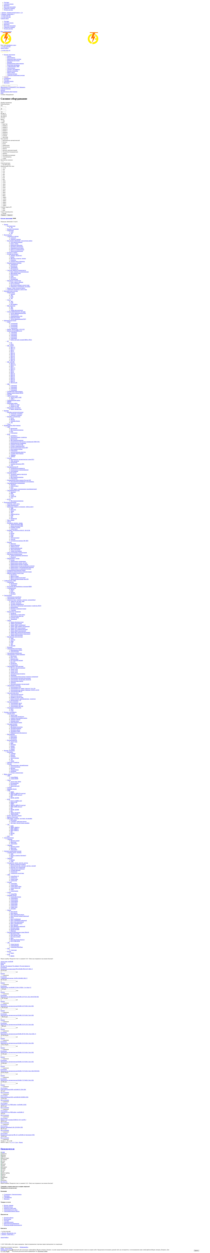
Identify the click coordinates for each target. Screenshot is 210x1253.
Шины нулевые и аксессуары (15, 573)
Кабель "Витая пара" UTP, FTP (16, 329)
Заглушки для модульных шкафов (19, 823)
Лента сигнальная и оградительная (17, 552)
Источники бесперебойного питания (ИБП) (19, 586)
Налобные (13, 771)
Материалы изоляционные (14, 554)
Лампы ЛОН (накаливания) (18, 631)
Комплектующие (15, 317)
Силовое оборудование (16, 453)
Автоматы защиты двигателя (18, 474)
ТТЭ (11, 498)
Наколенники (14, 274)
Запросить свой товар (10, 1208)
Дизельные (13, 585)
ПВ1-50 (12, 359)
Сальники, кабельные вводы (18, 821)
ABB (8, 427)
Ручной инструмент (12, 254)
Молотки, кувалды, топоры (18, 258)
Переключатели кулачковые (18, 443)
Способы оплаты (8, 4)
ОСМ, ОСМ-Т (14, 486)
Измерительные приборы (14, 263)
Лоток (9, 300)
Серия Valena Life (15, 888)
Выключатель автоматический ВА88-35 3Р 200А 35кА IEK (17, 1061)
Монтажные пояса (15, 273)
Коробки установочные (13, 416)
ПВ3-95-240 (13, 382)
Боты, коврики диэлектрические (19, 271)
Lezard (9, 892)
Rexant (12, 533)
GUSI (12, 418)
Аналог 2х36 (14, 670)
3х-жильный (13, 325)
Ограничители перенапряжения (19, 469)
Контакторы (13, 428)
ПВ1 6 (12, 351)
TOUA (9, 521)
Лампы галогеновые (16, 623)
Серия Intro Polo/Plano (16, 947)
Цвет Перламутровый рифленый (19, 916)
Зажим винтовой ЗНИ (16, 526)
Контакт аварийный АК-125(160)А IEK (12, 1127)
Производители (7, 1149)
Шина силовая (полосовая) (18, 577)
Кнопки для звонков (13, 229)
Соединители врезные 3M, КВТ (19, 540)
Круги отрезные (15, 283)
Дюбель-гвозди (14, 546)
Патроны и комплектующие (18, 608)
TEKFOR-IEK (14, 814)
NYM (8, 322)
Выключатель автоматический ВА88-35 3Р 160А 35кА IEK (17, 1052)
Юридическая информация (11, 1223)
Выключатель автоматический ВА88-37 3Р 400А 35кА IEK (17, 1080)
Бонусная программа (10, 7)
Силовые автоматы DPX (17, 464)
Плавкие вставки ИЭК (16, 444)
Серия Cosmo (14, 879)
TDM (8, 790)
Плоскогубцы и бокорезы (17, 261)
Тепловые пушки (15, 731)
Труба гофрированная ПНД (18, 319)
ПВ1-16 (12, 354)
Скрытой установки (16, 415)
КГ (8, 341)
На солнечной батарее (16, 660)
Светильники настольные (14, 648)
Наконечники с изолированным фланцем (22, 567)
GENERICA (13, 435)
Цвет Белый (13, 911)
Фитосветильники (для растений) (19, 684)
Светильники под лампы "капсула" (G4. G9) (22, 688)
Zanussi (12, 746)
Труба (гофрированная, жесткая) (16, 311)
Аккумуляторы (14, 758)
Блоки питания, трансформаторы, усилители (23, 699)
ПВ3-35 (12, 378)
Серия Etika (13, 883)
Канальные (13, 735)
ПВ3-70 (12, 381)
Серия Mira (13, 894)
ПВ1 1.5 (12, 347)
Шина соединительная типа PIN (19, 579)
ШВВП (9, 402)
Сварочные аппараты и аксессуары (17, 289)
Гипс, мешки (10, 520)
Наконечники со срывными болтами (20, 568)
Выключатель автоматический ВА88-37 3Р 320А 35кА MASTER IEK (20, 1071)
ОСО (11, 487)
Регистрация (7, 1219)
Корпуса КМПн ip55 (16, 800)
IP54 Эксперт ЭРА (15, 935)
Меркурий (13, 842)
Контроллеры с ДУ (15, 700)
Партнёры (7, 1196)
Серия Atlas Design (15, 897)
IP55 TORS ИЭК (15, 941)
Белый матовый (14, 929)
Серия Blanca (14, 898)
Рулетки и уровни (12, 252)
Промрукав (13, 518)
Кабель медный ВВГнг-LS (14, 331)
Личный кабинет (8, 1217)
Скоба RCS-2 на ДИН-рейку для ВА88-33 (12, 1112)
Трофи (12, 761)
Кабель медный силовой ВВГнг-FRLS (21, 339)
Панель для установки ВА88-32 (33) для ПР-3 (13, 1119)
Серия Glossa (14, 899)
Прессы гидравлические (17, 249)
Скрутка (12, 539)
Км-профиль (13, 304)
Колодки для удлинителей (17, 867)
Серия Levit (13, 877)
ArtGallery (13, 908)
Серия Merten (14, 901)
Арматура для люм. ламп (17, 601)
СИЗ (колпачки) (14, 537)
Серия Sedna (13, 904)
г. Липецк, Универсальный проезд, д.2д (12, 12)
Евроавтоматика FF (12, 467)
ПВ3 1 (12, 366)
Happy (12, 953)
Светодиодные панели (16, 681)
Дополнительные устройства (18, 437)
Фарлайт (12, 645)
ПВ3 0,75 (13, 365)
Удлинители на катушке (17, 873)
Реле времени (14, 471)
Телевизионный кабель (13, 400)
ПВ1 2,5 (12, 348)
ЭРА (11, 517)
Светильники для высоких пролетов (20, 679)
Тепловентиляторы (15, 728)
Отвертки (13, 260)
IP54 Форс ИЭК (14, 933)
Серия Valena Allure (15, 886)
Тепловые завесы (15, 730)
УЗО (11, 465)
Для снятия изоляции (16, 242)
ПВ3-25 (12, 376)
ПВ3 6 (12, 372)
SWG (11, 709)
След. (16, 1142)
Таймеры (13, 455)
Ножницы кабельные (16, 245)
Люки (8, 424)
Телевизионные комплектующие (16, 570)
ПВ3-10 (12, 373)
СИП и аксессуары (12, 396)
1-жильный (13, 332)
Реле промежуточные (16, 449)
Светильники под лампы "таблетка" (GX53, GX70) (24, 690)
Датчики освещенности (17, 604)
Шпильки (13, 543)
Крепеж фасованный (16, 548)
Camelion (13, 753)
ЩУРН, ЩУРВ (14, 798)
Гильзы (12, 560)
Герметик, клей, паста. (13, 503)
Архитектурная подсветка (17, 673)
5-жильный (13, 338)
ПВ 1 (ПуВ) (10, 345)
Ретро (12, 917)
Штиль (12, 589)
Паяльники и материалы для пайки (20, 286)
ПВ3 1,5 (12, 368)
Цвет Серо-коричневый (17, 922)
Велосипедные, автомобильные (19, 765)
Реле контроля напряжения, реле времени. (22, 481)
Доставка (6, 2)
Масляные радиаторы (16, 727)
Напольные (13, 737)
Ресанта (12, 592)
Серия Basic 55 (14, 876)
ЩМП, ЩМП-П (14, 827)
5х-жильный (13, 328)
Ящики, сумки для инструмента (16, 288)
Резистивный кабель (16, 722)
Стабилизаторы (11, 588)
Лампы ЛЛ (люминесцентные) (19, 629)
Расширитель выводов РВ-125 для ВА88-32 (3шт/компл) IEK (18, 1135)
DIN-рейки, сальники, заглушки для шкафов (19, 818)
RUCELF (13, 594)
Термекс (12, 747)
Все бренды (4, 1181)
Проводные (10, 230)
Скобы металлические (16, 310)
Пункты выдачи (8, 10)
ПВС (8, 384)
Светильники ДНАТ (16, 703)
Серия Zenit (13, 880)
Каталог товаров (8, 1205)
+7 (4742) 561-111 (5, 50)
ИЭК (11, 297)
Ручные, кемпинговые (16, 772)
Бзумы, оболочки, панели (14, 815)
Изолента (13, 557)
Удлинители (13, 871)
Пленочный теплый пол (17, 716)
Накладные (13, 784)
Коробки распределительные (15, 412)
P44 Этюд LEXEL (15, 936)
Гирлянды (13, 613)
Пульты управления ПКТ (17, 446)
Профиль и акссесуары (16, 697)
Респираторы (14, 279)
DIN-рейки (13, 820)
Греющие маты (14, 721)
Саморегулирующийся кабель (18, 718)
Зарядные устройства (13, 762)
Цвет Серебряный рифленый (18, 920)
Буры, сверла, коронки (16, 282)
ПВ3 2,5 (12, 369)
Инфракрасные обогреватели (18, 733)
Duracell (12, 755)
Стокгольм (13, 950)
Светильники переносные (14, 653)
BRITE (12, 956)
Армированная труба (16, 316)
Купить (3, 973)
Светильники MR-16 (16, 691)
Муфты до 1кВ (14, 406)
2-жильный (13, 334)
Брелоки (12, 768)
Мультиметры (14, 269)
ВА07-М (3, 963)
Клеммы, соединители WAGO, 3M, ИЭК (18, 530)
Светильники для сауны (14, 598)
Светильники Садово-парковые (16, 654)
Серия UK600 (14, 778)
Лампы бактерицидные (17, 622)
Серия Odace (14, 902)
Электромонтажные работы (11, 1211)
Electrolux (13, 744)
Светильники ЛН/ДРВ (16, 706)
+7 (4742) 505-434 (5, 17)
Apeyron (12, 639)
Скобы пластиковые (16, 551)
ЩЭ (11, 811)
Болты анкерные (15, 545)
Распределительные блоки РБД (19, 447)
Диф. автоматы (14, 461)
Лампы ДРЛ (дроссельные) (18, 628)
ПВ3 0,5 (12, 363)
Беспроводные (11, 226)
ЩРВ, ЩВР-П (14, 829)
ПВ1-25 (12, 356)
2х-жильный (13, 323)
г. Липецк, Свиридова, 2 (7, 14)
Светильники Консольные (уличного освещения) (24, 676)
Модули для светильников (17, 667)
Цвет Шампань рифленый (17, 926)
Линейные (13, 675)
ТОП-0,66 (13, 496)
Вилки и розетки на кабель (18, 864)
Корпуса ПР (13, 802)
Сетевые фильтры (15, 870)
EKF (8, 836)
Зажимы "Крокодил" (16, 255)
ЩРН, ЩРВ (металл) (16, 795)
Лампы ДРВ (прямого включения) (20, 626)
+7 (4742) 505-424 (5, 15)
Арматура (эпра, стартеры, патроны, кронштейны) (21, 600)
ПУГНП (9, 394)
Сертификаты (8, 1197)
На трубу (13, 662)
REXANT (13, 509)
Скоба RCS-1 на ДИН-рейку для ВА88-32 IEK (13, 1104)
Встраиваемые (14, 783)
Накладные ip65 (14, 786)
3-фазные (9, 845)
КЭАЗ (9, 499)
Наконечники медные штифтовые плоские (22, 566)
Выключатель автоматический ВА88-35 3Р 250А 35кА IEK (17, 1043)
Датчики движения (15, 602)
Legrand (12, 294)
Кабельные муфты (12, 403)
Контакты (6, 5)
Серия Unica (13, 905)
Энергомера (13, 843)
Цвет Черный (14, 925)
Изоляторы (13, 574)
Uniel (11, 232)
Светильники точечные (13, 685)
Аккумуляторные (15, 766)
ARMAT (12, 456)
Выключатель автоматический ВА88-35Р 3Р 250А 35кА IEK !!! (18, 1034)
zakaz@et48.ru (4, 48)
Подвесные (13, 663)
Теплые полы (11, 713)
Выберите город (11, 45)
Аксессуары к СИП (15, 397)
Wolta (12, 641)
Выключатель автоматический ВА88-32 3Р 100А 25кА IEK (17, 1006)
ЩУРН (12, 833)
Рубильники (13, 433)
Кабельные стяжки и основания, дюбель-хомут (20, 506)
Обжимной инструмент (17, 248)
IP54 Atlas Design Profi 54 (17, 939)
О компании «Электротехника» (13, 1194)
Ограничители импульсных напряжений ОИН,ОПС (25, 441)
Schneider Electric (15, 421)
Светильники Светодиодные (15, 666)
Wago (12, 534)
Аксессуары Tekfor (15, 781)
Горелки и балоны (15, 239)
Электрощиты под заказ (10, 1209)
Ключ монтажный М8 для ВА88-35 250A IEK (13, 1089)
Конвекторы (13, 725)
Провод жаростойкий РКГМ (15, 393)
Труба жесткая (14, 314)
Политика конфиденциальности (13, 1225)
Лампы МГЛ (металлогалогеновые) (20, 632)
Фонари (9, 764)
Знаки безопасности (12, 505)
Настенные (13, 656)
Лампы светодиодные (16, 635)
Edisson (12, 749)
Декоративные (14, 769)
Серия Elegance (14, 945)
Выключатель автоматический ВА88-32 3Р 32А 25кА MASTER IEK (20, 996)
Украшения (13, 619)
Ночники (9, 647)
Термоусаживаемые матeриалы (19, 555)
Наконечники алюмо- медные (18, 563)
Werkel (9, 910)
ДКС (11, 295)
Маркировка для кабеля (13, 407)
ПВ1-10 (12, 353)
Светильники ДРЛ (15, 704)
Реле (11, 431)
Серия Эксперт (14, 944)
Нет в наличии (5, 1092)
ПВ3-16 (12, 375)
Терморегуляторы (15, 719)
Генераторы (10, 582)
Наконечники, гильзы (13, 558)
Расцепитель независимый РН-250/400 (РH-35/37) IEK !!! (17, 969)
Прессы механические (16, 251)
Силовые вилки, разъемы (14, 852)
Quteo (12, 889)
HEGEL (12, 419)
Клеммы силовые (15, 527)
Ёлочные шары (14, 617)
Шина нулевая (14, 576)
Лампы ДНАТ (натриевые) (18, 625)
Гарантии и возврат (9, 8)
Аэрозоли (13, 237)
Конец (21, 1142)
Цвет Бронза (13, 913)
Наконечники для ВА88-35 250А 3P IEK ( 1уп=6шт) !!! (16, 987)
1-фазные (9, 839)
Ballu (11, 743)
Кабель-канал (11, 292)
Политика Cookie (42, 1251)
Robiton (12, 860)
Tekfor (12, 511)
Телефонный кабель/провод (15, 391)
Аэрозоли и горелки (13, 236)
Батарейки (10, 752)
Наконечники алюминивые (18, 561)
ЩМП (12, 792)
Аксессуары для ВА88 (7, 961)
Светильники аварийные (14, 597)
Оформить (22, 87)
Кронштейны (14, 607)
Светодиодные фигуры (16, 616)
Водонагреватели (12, 740)
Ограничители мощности (17, 468)
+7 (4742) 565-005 (5, 46)
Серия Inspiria (14, 891)
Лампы (9, 620)
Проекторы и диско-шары (17, 614)
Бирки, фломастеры (15, 409)
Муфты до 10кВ (14, 404)
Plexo (11, 938)
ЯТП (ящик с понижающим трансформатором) (23, 489)
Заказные (13, 484)
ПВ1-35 (12, 357)
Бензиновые (13, 583)
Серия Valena (14, 885)
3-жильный (13, 335)
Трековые (13, 682)
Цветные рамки (14, 928)
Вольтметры (13, 266)
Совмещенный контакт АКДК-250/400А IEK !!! (14, 978)
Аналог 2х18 (14, 669)
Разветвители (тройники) (17, 868)
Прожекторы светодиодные (15, 636)
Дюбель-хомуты (14, 514)
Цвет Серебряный (15, 919)
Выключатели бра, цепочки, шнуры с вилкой (23, 866)
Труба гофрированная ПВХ (18, 313)
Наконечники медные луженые (19, 564)
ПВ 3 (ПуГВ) (11, 362)
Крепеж (9, 542)
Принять (196, 1250)
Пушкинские (14, 665)
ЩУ (11, 796)
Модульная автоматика (16, 430)
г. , (8, 1233)
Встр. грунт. (13, 657)
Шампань (13, 931)
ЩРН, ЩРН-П (14, 830)
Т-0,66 (12, 495)
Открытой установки (16, 413)
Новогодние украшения (14, 611)
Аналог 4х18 (14, 672)
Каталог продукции (6, 218)
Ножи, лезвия (14, 243)
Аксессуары (13, 715)
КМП (12, 826)
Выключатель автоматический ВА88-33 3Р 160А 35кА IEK (17, 1015)
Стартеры (13, 610)
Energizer (13, 756)
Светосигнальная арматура (18, 452)
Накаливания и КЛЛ (16, 650)
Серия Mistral (14, 777)
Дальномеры (14, 267)
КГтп (11, 344)
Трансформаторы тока (13, 490)
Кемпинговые (14, 659)
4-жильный (13, 336)
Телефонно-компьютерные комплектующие (19, 571)
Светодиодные (14, 651)
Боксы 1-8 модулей (12, 817)
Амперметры (14, 264)
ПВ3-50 (12, 379)
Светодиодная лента (13, 693)
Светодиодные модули (16, 694)
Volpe (12, 638)
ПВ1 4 (12, 350)
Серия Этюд (13, 907)
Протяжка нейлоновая (16, 246)
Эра (11, 227)
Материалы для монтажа (14, 280)
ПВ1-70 (12, 360)
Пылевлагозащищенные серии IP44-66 (18, 932)
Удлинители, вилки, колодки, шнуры (17, 863)
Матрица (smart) (14, 840)
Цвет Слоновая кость (16, 923)
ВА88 (2, 964)
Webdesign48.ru (24, 1247)
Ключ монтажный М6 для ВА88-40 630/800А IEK (14, 1097)
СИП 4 (12, 399)
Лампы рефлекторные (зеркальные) (20, 634)
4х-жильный (13, 326)
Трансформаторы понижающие (16, 483)
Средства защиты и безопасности (16, 270)
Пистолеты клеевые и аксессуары (19, 285)
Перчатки (13, 277)
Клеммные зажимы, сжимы (15, 523)
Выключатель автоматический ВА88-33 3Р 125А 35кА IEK (17, 1024)
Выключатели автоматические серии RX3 (22, 459)
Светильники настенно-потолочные (20, 678)
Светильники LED (15, 687)
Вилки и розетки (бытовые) (18, 855)
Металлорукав (11, 305)
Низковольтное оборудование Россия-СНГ (19, 480)
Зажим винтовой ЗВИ (16, 524)
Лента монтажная (15, 549)
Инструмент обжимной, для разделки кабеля (19, 240)
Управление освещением (14, 707)
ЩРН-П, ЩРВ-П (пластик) (18, 793)
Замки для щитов (15, 812)
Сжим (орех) (14, 529)
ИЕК (11, 308)
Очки (12, 276)
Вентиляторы (11, 734)
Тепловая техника (12, 724)
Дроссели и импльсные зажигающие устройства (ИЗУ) (25, 605)
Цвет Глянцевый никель (17, 914)
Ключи (12, 257)
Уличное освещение (12, 701)
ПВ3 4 (12, 370)
